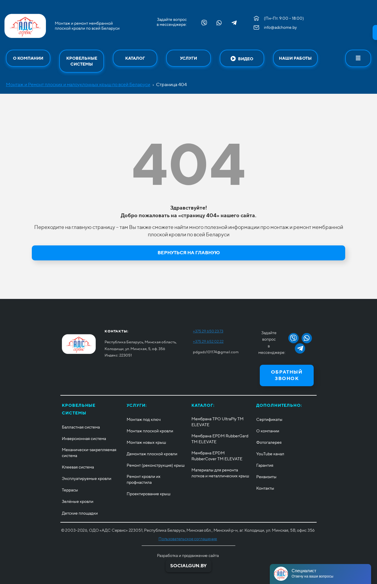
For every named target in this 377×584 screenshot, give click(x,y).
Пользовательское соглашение (187, 538)
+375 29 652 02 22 (208, 341)
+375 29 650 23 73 (208, 331)
